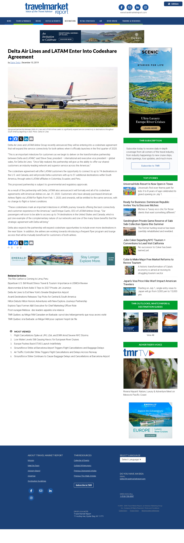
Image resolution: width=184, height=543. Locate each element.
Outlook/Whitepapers (82, 465)
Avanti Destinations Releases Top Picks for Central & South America (42, 296)
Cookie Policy (123, 510)
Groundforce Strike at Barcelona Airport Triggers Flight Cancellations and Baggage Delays (59, 347)
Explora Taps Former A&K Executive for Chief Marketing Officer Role (42, 305)
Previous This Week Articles (85, 476)
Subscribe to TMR (150, 166)
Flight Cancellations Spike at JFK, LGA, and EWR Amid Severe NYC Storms (51, 335)
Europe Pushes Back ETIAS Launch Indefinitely (37, 343)
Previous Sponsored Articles (85, 471)
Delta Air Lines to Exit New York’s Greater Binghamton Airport (38, 292)
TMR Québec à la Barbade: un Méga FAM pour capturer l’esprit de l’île (42, 319)
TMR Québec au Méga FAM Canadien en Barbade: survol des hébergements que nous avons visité (57, 314)
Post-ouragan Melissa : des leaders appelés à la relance (36, 310)
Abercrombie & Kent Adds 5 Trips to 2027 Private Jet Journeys (39, 287)
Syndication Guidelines (37, 481)
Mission (31, 460)
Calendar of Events (81, 460)
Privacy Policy (134, 510)
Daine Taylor (15, 62)
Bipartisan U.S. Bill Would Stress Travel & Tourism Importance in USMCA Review (48, 283)
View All (150, 335)
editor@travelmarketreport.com (132, 479)
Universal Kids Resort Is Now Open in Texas (148, 183)
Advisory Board (34, 471)
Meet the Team (33, 465)
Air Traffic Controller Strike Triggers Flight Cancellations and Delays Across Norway (55, 352)
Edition (175, 3)
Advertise (31, 476)
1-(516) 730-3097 (127, 496)
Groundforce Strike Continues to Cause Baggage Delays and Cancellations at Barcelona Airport (62, 356)
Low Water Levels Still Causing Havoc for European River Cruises (46, 339)
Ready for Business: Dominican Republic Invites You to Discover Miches (146, 204)
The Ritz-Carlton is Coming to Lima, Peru (28, 278)
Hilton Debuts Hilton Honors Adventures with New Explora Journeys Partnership (47, 301)
